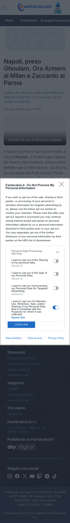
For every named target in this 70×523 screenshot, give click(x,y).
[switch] (56, 261)
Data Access (35, 337)
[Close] (62, 185)
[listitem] (35, 252)
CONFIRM (21, 324)
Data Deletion (14, 337)
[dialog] (35, 261)
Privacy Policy (56, 337)
